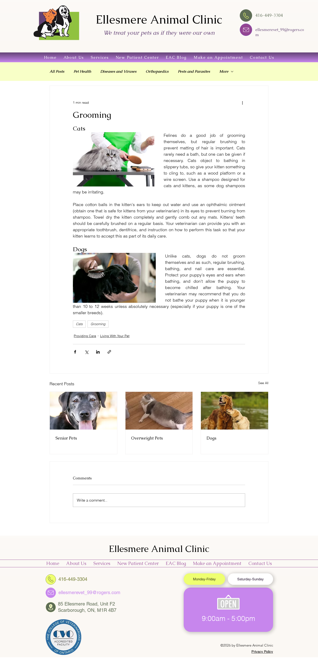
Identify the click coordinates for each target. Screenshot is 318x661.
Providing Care (85, 336)
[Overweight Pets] (159, 411)
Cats (79, 324)
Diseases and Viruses (118, 71)
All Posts (57, 71)
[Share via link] (109, 352)
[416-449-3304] (51, 579)
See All (263, 383)
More (223, 71)
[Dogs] (234, 411)
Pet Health (82, 71)
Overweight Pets (147, 438)
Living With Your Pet (114, 336)
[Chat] (246, 30)
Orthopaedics (157, 71)
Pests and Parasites (194, 71)
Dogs (211, 438)
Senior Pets (66, 438)
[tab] (204, 579)
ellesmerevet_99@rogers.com (89, 592)
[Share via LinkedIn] (98, 352)
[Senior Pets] (83, 411)
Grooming (98, 324)
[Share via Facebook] (75, 352)
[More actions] (242, 102)
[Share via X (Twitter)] (86, 352)
